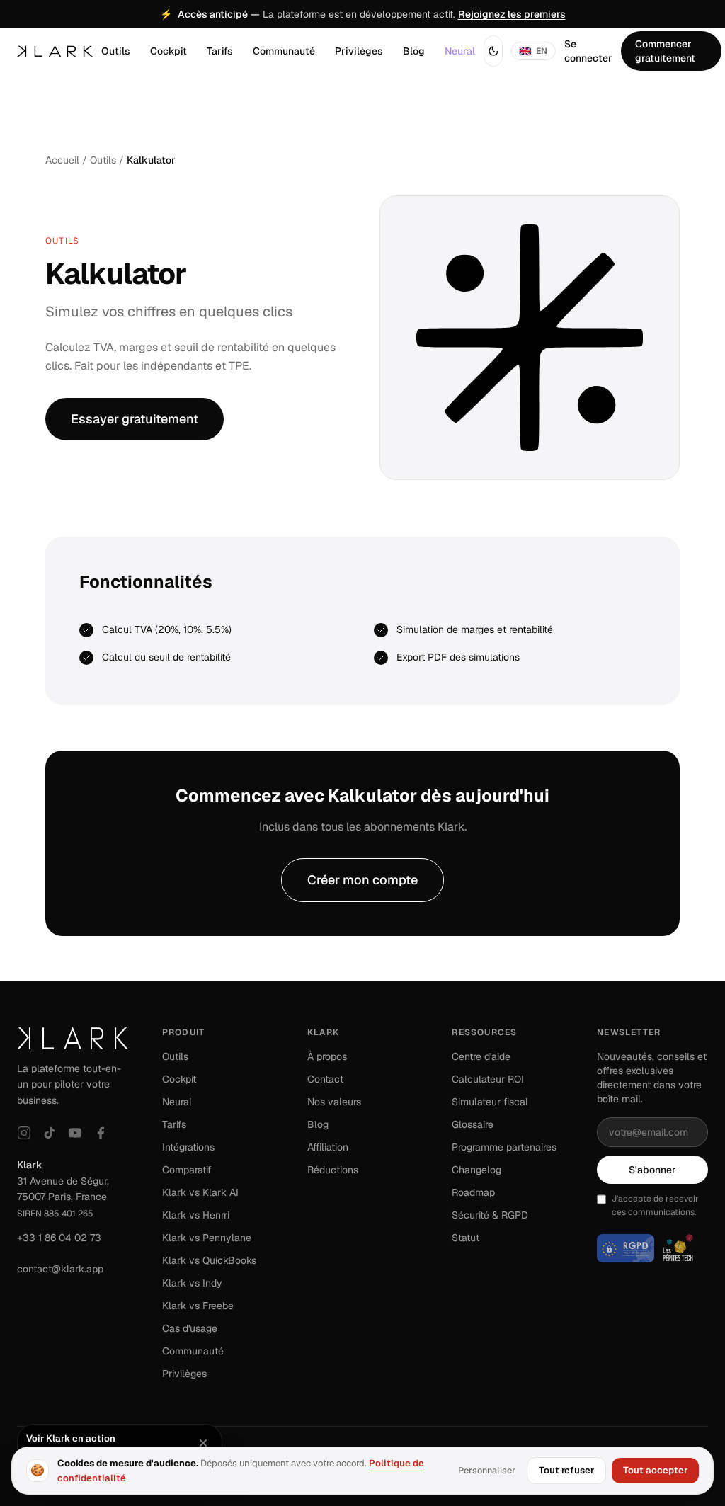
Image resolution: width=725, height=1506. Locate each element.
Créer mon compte (362, 880)
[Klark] (55, 51)
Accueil (62, 160)
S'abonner (652, 1169)
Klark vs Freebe (198, 1305)
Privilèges (359, 51)
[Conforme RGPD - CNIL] (625, 1248)
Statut (465, 1237)
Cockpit (168, 51)
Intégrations (188, 1147)
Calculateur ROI (488, 1079)
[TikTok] (49, 1133)
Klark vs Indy (192, 1283)
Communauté (284, 51)
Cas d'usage (189, 1328)
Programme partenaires (504, 1147)
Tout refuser (566, 1470)
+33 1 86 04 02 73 (59, 1237)
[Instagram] (24, 1133)
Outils (115, 51)
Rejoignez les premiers (512, 14)
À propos (327, 1056)
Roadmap (473, 1192)
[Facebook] (100, 1133)
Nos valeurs (334, 1101)
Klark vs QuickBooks (209, 1260)
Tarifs (220, 51)
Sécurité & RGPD (490, 1215)
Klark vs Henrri (195, 1215)
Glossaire (472, 1124)
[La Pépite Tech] (678, 1248)
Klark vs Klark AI (200, 1192)
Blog (414, 51)
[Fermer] (203, 1443)
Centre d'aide (481, 1056)
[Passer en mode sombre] (493, 51)
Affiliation (327, 1147)
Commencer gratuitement (665, 51)
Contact (325, 1079)
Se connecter (588, 51)
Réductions (332, 1169)
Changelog (476, 1169)
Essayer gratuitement (134, 419)
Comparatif (187, 1169)
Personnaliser (486, 1470)
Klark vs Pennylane (206, 1237)
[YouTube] (75, 1133)
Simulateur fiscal (490, 1101)
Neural (460, 51)
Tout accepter (655, 1470)
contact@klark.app (60, 1268)
